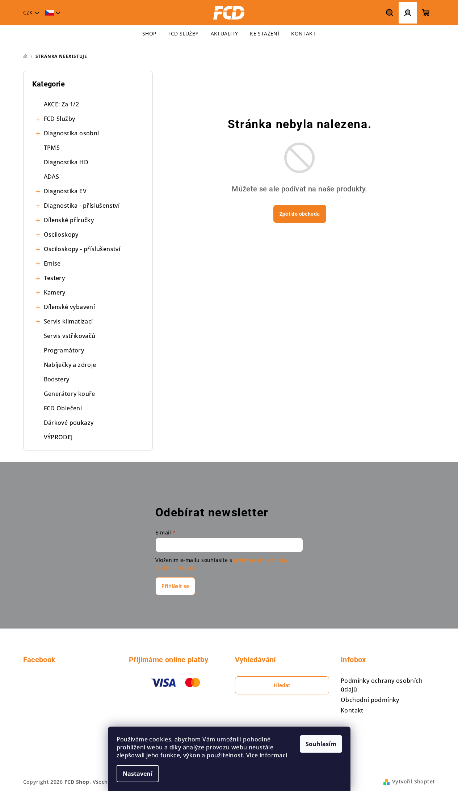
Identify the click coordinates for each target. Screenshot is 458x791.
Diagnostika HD (66, 162)
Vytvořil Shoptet (413, 781)
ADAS (51, 177)
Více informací (266, 755)
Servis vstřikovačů (70, 336)
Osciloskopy (61, 234)
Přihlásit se (175, 586)
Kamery (55, 292)
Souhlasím (321, 744)
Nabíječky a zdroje (70, 365)
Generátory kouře (69, 394)
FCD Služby (59, 119)
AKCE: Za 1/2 (61, 104)
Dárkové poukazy (69, 423)
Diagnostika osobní (71, 133)
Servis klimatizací (68, 321)
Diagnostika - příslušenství (82, 206)
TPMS (52, 148)
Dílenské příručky (69, 220)
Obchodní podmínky (370, 700)
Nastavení (137, 774)
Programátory (64, 350)
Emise (52, 263)
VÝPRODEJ (58, 437)
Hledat (282, 685)
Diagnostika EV (65, 191)
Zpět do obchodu (300, 214)
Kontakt (352, 710)
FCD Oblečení (63, 408)
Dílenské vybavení (69, 307)
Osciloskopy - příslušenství (82, 249)
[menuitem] (149, 33)
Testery (54, 278)
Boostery (57, 379)
